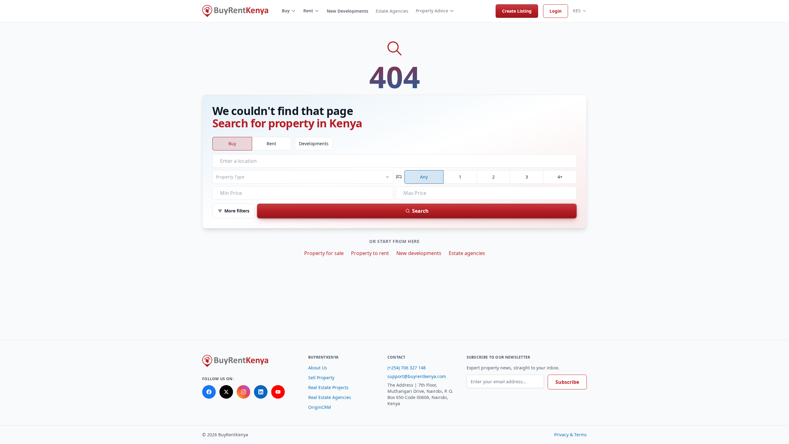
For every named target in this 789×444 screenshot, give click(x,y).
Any (424, 177)
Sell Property (321, 377)
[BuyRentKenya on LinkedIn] (261, 392)
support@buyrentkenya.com (416, 376)
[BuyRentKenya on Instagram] (243, 392)
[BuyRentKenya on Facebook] (209, 392)
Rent (308, 11)
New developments (418, 253)
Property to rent (370, 253)
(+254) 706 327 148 (406, 368)
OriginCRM (319, 407)
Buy (286, 11)
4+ (560, 177)
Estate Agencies (392, 11)
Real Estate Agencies (329, 397)
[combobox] (394, 161)
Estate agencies (467, 253)
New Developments (347, 11)
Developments (314, 143)
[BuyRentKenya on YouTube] (278, 392)
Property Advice (432, 11)
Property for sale (324, 253)
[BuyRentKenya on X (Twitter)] (226, 392)
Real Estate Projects (328, 387)
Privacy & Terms (570, 435)
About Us (317, 368)
